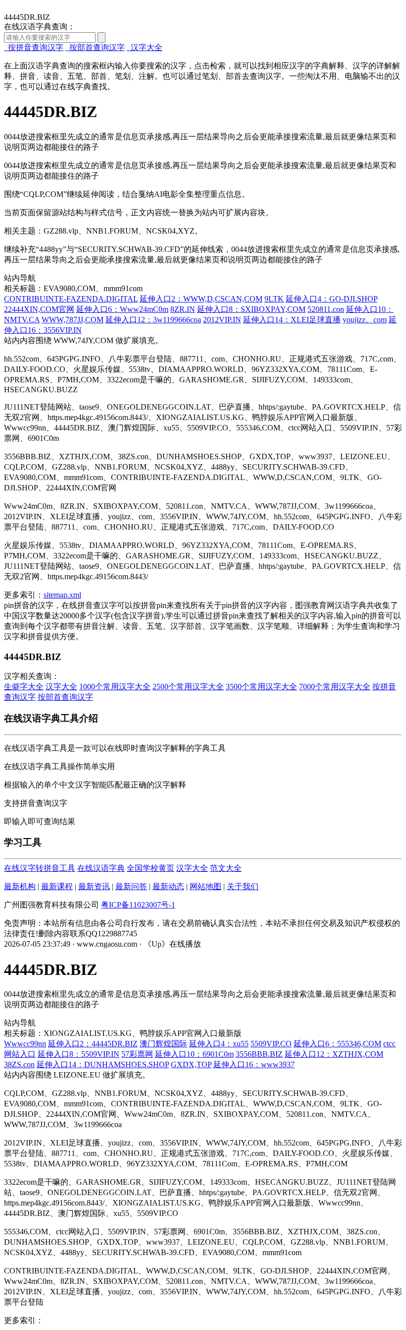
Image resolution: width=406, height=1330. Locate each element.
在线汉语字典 (101, 868)
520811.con (325, 309)
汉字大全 (144, 47)
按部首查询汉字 (95, 47)
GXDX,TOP (191, 1064)
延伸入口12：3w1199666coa (153, 319)
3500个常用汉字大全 (261, 686)
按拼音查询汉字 (33, 47)
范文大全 (226, 868)
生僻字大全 (24, 686)
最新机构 (20, 886)
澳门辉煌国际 (163, 1043)
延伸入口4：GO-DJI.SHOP (331, 299)
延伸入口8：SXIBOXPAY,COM (251, 309)
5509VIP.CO (271, 1043)
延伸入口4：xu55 (219, 1043)
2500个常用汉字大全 (188, 686)
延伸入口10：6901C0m (194, 1054)
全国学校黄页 (150, 868)
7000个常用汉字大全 (334, 686)
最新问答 (131, 886)
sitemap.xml (62, 595)
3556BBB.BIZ (259, 1054)
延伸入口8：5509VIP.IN (78, 1054)
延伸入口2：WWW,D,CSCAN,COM (201, 299)
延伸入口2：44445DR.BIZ (93, 1043)
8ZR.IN (182, 309)
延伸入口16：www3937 (254, 1064)
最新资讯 (94, 886)
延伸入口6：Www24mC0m (122, 309)
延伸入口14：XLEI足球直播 (292, 319)
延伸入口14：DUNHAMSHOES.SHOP (103, 1064)
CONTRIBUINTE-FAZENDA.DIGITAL (71, 299)
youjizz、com (365, 319)
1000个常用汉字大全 (115, 686)
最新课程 (57, 886)
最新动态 (168, 886)
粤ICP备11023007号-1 (138, 905)
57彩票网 (137, 1054)
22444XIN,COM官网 (39, 309)
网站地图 (205, 886)
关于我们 (242, 886)
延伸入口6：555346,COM (337, 1043)
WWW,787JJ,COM (72, 319)
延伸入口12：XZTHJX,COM (334, 1054)
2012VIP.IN (222, 319)
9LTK (274, 299)
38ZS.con (19, 1064)
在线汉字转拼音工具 (39, 868)
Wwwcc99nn (25, 1043)
